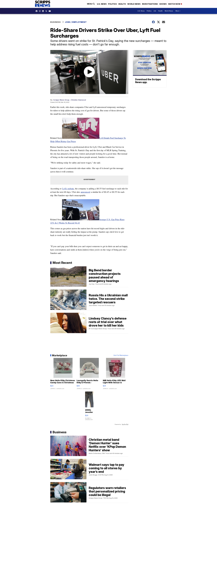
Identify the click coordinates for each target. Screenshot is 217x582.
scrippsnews (37, 11)
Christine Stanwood (78, 100)
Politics (112, 4)
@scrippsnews (50, 11)
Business (55, 22)
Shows (163, 4)
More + (178, 11)
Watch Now (174, 4)
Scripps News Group (61, 100)
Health (122, 4)
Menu (90, 4)
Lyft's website (68, 188)
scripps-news (43, 11)
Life (155, 11)
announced (85, 191)
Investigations (150, 4)
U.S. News (102, 4)
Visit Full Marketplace (120, 355)
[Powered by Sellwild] (125, 424)
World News (133, 4)
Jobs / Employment (76, 22)
